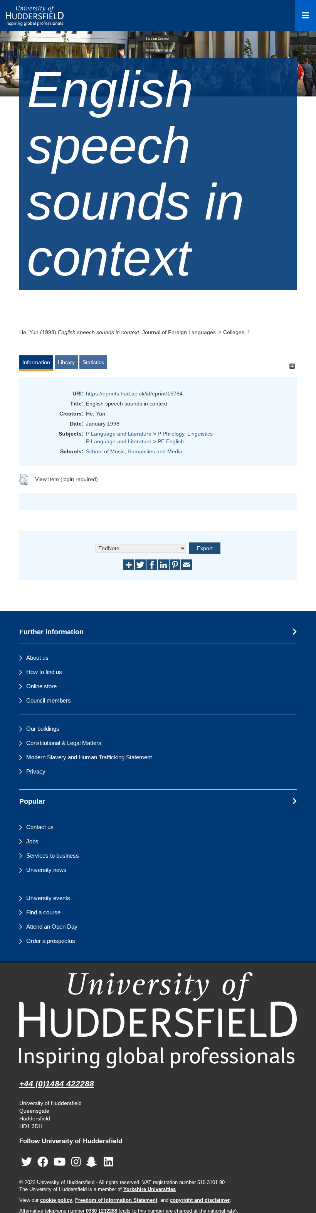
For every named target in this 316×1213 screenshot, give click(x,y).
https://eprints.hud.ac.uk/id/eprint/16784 (134, 393)
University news (46, 870)
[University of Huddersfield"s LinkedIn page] (108, 1162)
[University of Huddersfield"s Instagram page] (76, 1162)
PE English (171, 441)
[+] (292, 366)
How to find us (44, 672)
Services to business (52, 855)
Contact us (40, 827)
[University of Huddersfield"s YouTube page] (60, 1162)
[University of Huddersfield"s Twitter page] (26, 1162)
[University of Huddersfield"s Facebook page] (42, 1162)
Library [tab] (66, 362)
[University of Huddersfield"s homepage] (158, 1020)
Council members (48, 700)
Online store (41, 686)
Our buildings (42, 728)
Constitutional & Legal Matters (63, 743)
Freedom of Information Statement (116, 1200)
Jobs (32, 841)
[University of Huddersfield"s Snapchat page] (93, 1162)
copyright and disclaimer (200, 1200)
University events (48, 898)
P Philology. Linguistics (185, 434)
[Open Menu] (305, 15)
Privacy (35, 771)
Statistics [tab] (93, 362)
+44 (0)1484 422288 (56, 1083)
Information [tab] (36, 362)
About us (37, 657)
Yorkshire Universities (149, 1189)
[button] (23, 479)
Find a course (43, 912)
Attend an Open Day (51, 926)
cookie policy (56, 1200)
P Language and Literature (118, 434)
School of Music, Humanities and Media (134, 451)
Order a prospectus (50, 941)
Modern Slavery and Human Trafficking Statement (89, 757)
